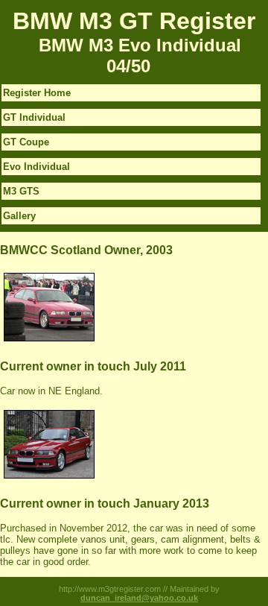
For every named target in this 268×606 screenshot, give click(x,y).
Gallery (19, 215)
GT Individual (34, 117)
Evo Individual (36, 166)
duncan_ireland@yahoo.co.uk (139, 597)
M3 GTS (21, 191)
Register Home (37, 92)
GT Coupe (26, 142)
